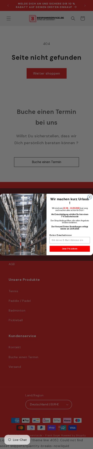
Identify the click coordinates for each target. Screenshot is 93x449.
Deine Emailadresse (61, 235)
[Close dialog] (90, 197)
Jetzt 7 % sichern (69, 249)
